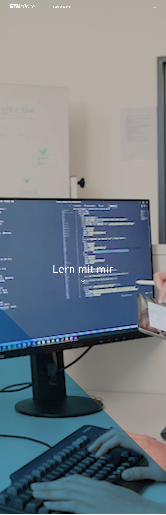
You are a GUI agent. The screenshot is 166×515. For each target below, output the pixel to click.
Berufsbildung (61, 6)
